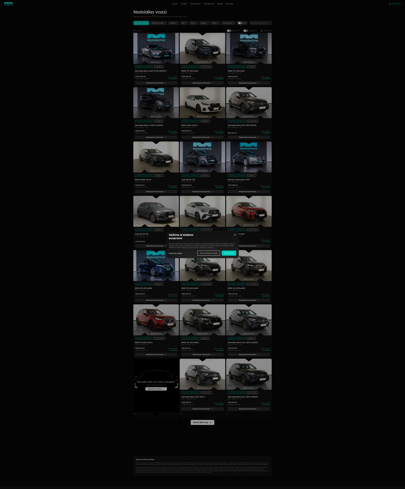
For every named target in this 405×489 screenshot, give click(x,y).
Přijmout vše (229, 253)
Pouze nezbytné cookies (208, 253)
